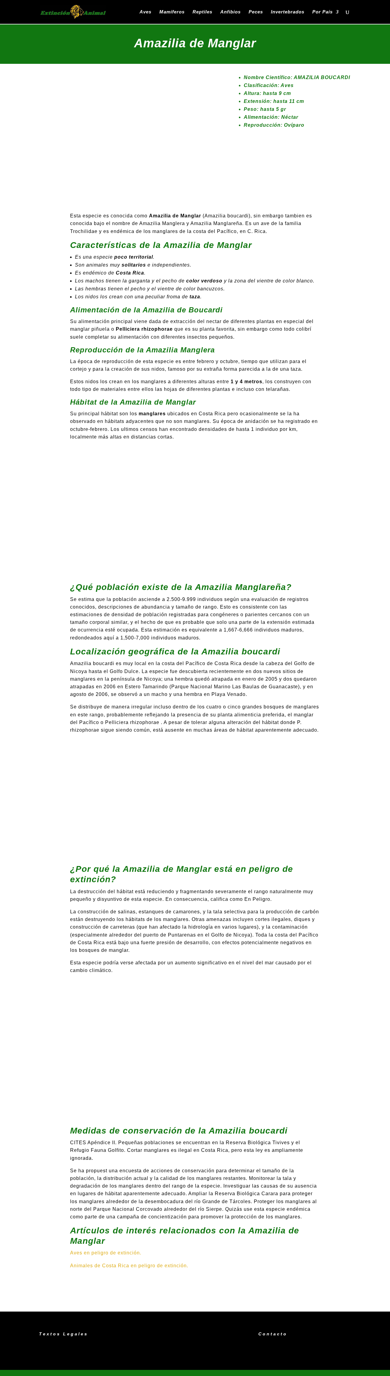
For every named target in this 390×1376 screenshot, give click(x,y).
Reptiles (202, 12)
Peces (256, 12)
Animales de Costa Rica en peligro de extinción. (129, 1265)
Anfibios (230, 12)
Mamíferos (172, 12)
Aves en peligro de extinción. (105, 1252)
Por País (322, 12)
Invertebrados (287, 12)
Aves (145, 12)
